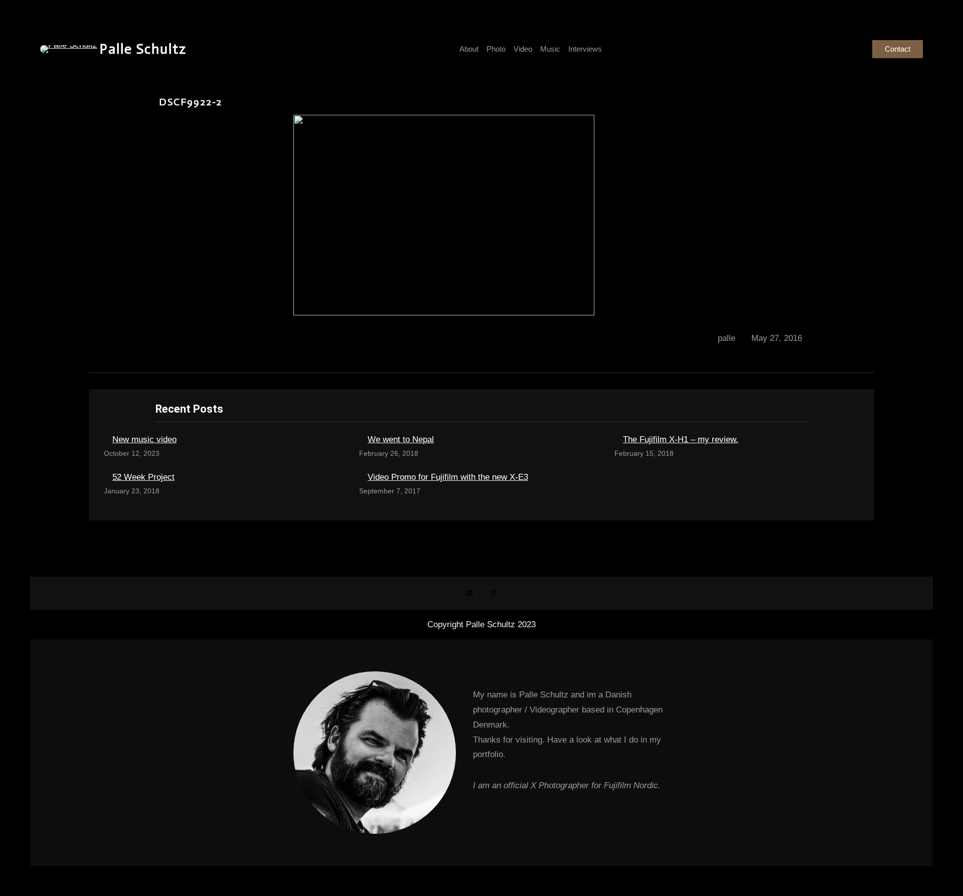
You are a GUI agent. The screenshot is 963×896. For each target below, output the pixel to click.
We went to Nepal (401, 439)
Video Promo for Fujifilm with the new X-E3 (448, 477)
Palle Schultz (143, 49)
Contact (897, 49)
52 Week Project (143, 477)
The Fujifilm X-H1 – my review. (680, 439)
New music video (144, 439)
